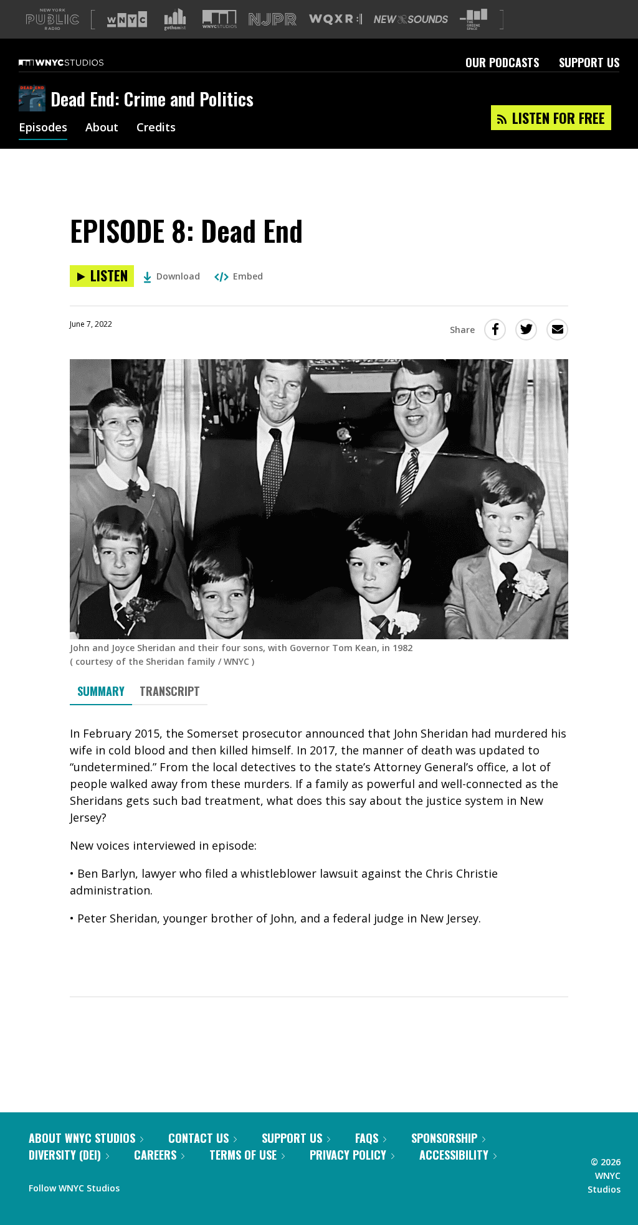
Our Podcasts (502, 62)
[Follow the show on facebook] (137, 1185)
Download (178, 276)
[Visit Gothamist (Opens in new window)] (175, 19)
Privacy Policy (348, 1155)
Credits (156, 128)
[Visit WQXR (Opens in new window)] (335, 20)
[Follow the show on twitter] (162, 1185)
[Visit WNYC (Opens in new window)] (127, 19)
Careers (155, 1155)
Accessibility (453, 1155)
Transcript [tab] (170, 691)
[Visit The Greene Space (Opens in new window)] (473, 20)
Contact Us (198, 1138)
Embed (248, 276)
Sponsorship (444, 1138)
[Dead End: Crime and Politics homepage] (34, 99)
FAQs (366, 1138)
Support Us (589, 62)
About (101, 128)
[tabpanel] (319, 840)
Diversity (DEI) (65, 1155)
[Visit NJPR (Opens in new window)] (273, 19)
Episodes (43, 128)
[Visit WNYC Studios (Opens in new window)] (219, 19)
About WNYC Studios (82, 1138)
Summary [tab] (101, 691)
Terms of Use (243, 1155)
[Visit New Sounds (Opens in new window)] (411, 19)
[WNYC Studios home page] (77, 62)
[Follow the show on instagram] (185, 1185)
